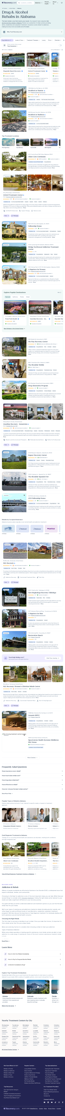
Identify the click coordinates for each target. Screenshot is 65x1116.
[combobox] (25, 3)
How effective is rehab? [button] (10, 784)
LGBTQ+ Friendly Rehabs (30, 1077)
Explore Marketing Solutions (51, 1091)
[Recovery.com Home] (9, 3)
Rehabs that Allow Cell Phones (32, 1083)
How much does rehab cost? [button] (11, 775)
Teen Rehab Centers (50, 1075)
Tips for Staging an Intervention (12, 1095)
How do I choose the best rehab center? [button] (15, 789)
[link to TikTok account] (55, 1102)
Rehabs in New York (9, 1073)
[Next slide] (59, 68)
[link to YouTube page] (51, 1102)
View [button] (5, 215)
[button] (56, 50)
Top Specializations (51, 1065)
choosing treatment (28, 898)
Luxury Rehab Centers (30, 1068)
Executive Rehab (49, 1073)
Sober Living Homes (29, 1075)
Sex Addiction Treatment (51, 1081)
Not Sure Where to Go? (11, 1065)
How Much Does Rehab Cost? (12, 1097)
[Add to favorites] (24, 88)
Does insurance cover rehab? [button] (11, 771)
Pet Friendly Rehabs (29, 1081)
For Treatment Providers (51, 1086)
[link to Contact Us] (44, 1102)
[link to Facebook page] (62, 1102)
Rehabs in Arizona (8, 1077)
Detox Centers (28, 1070)
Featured (7, 297)
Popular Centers (29, 1065)
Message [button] (15, 215)
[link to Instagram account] (59, 1102)
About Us (46, 1094)
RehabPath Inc (34, 1108)
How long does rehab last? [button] (10, 780)
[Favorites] (61, 2)
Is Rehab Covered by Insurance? (12, 1093)
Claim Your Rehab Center (50, 1089)
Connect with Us (49, 1099)
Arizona (5, 996)
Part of (36, 92)
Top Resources (8, 1086)
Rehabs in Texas (8, 1075)
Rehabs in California (9, 1070)
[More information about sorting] (62, 50)
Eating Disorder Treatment (52, 1068)
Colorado (30, 996)
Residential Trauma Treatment (53, 1079)
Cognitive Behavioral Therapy (32, 1073)
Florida (22, 297)
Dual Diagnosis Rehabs (51, 1077)
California (15, 297)
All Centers (4, 8)
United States (12, 8)
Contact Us (47, 1096)
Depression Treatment (51, 1070)
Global (27, 297)
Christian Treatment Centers (52, 1083)
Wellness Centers (28, 1079)
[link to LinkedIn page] (48, 1102)
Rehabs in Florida (8, 1068)
